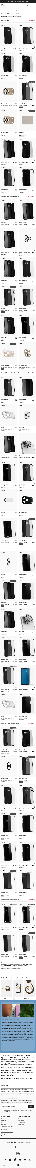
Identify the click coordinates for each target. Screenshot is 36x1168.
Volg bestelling (5, 1118)
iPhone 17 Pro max (17, 1088)
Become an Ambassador (7, 1135)
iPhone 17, (3, 1088)
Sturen (31, 1106)
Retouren (3, 1124)
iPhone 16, (12, 1089)
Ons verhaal (21, 1118)
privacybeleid (7, 1111)
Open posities (21, 1122)
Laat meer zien (18, 974)
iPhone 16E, (6, 1089)
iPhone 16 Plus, (25, 1089)
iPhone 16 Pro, (18, 1089)
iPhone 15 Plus (21, 1091)
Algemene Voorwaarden (7, 1132)
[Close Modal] (32, 25)
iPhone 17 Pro (9, 1088)
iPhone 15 (8, 1091)
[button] (18, 1142)
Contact (3, 1120)
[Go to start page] (3, 5)
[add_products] (16, 47)
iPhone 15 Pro (14, 1091)
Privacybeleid (4, 1134)
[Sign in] (27, 5)
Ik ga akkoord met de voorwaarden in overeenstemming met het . (18, 1110)
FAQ (2, 1122)
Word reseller (21, 1124)
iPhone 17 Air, (26, 1088)
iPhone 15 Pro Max (29, 1091)
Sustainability (21, 1120)
